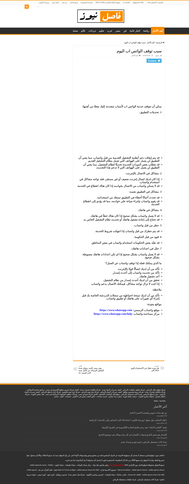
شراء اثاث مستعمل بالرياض (131, 394)
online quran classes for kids (88, 470)
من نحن (64, 2)
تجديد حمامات (102, 396)
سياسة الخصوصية (87, 2)
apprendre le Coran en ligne (65, 470)
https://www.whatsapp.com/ (115, 310)
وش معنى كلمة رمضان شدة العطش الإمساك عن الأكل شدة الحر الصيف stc (91, 369)
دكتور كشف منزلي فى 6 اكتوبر (84, 396)
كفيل (62, 396)
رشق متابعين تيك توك (101, 465)
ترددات (92, 30)
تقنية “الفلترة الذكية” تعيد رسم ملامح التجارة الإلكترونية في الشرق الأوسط (134, 427)
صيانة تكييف (59, 465)
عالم (83, 30)
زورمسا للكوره (44, 2)
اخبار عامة (135, 30)
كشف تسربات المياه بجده (111, 390)
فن (125, 30)
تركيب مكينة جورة (130, 396)
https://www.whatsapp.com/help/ (112, 313)
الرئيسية (159, 43)
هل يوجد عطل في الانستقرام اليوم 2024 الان (145, 368)
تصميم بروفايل (61, 475)
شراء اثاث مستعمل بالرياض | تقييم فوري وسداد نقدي (144, 442)
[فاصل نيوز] (102, 15)
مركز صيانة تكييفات (84, 465)
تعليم (101, 30)
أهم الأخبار (157, 30)
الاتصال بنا (126, 2)
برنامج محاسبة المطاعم (36, 390)
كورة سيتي (41, 475)
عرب (109, 30)
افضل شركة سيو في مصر (88, 394)
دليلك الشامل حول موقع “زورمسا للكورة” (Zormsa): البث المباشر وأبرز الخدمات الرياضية (128, 420)
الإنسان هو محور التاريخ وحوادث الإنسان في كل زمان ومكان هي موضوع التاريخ (133, 435)
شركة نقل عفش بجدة (76, 475)
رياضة (146, 30)
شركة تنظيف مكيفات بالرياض (134, 390)
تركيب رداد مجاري (115, 396)
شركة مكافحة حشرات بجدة (155, 392)
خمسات (68, 396)
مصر (117, 30)
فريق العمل (74, 2)
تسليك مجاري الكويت (146, 396)
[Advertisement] (119, 84)
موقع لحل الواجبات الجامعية (109, 394)
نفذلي (56, 396)
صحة (75, 30)
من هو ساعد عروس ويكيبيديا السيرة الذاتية (148, 413)
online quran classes (139, 470)
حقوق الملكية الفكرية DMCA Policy (108, 2)
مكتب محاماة (121, 475)
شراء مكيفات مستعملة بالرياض (124, 479)
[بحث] (27, 7)
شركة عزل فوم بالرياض (90, 392)
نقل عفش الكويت (37, 394)
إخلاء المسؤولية (138, 2)
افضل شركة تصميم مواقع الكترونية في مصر (62, 390)
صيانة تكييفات (70, 465)
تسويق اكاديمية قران (108, 470)
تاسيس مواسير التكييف (94, 475)
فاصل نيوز (55, 2)
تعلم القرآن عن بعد (45, 470)
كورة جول (50, 475)
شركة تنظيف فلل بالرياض (155, 390)
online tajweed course (38, 465)
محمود (157, 55)
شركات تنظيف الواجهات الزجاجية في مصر (61, 394)
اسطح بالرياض (149, 394)
